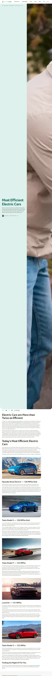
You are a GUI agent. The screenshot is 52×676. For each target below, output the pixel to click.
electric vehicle (16, 421)
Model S (22, 527)
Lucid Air (5, 605)
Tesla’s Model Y (21, 565)
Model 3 (16, 565)
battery (3, 431)
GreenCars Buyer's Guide (33, 665)
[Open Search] (44, 2)
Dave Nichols (7, 215)
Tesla (33, 484)
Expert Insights (6, 5)
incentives (14, 492)
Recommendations (11, 5)
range (5, 433)
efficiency (21, 421)
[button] (17, 2)
